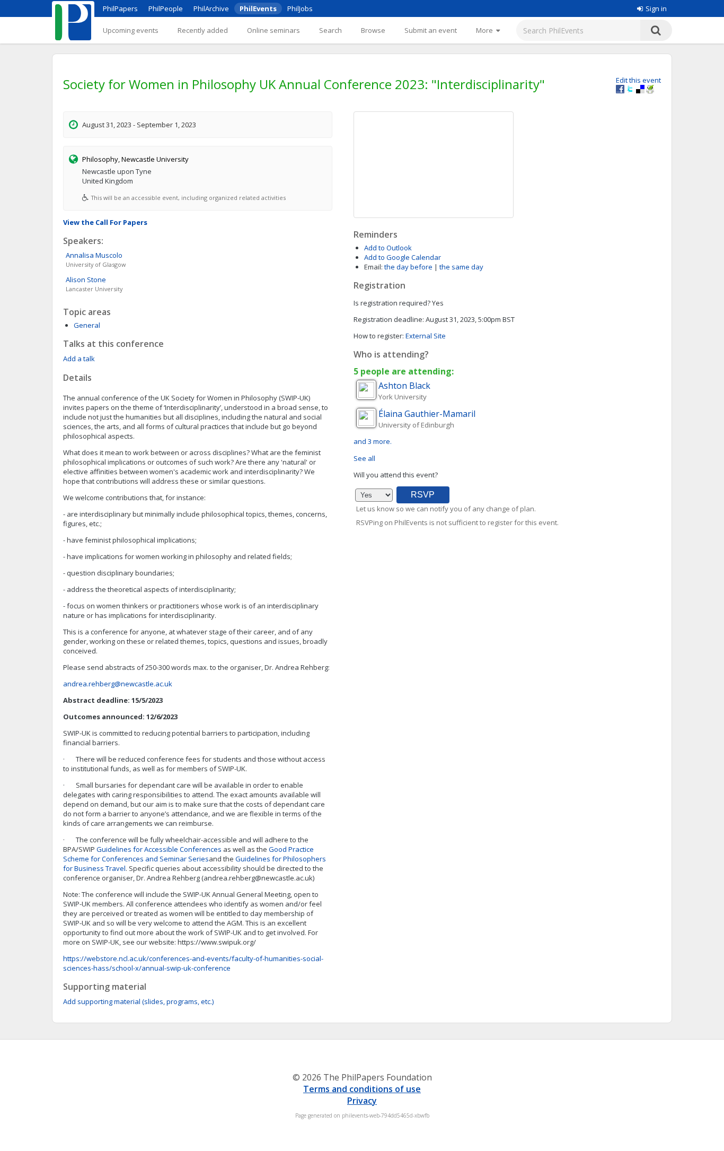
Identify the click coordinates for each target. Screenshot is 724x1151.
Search (330, 30)
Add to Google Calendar (402, 257)
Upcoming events (130, 30)
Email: (373, 267)
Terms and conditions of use (362, 1089)
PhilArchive (211, 8)
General (87, 325)
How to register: (379, 336)
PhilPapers (120, 8)
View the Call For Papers (105, 222)
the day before (408, 267)
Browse (373, 30)
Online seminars (273, 30)
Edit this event (638, 80)
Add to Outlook (388, 247)
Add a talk (79, 358)
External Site (425, 336)
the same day (461, 267)
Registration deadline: (389, 319)
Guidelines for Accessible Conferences (159, 849)
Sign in (656, 8)
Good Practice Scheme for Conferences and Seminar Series (188, 854)
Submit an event (430, 30)
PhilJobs (300, 8)
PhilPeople (165, 8)
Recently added (203, 30)
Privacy (362, 1100)
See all (364, 458)
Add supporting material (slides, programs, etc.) (138, 1001)
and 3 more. (373, 441)
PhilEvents (258, 8)
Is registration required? (392, 303)
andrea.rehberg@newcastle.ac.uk (117, 683)
